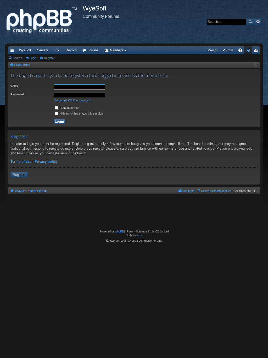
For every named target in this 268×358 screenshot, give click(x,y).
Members (116, 50)
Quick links (13, 51)
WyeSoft (25, 50)
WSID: (14, 86)
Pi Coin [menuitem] (228, 50)
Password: (17, 94)
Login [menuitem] (249, 51)
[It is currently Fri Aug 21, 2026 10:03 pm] (255, 65)
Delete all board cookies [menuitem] (216, 190)
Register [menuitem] (257, 51)
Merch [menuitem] (212, 50)
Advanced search (257, 22)
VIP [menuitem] (56, 50)
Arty (139, 235)
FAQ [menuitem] (242, 51)
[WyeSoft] (44, 22)
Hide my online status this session (81, 113)
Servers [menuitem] (42, 50)
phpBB (119, 231)
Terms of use (20, 162)
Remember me (69, 107)
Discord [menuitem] (71, 50)
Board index (38, 190)
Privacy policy (46, 162)
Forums (93, 50)
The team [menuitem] (188, 190)
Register (49, 57)
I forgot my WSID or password (73, 100)
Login (33, 57)
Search (250, 22)
